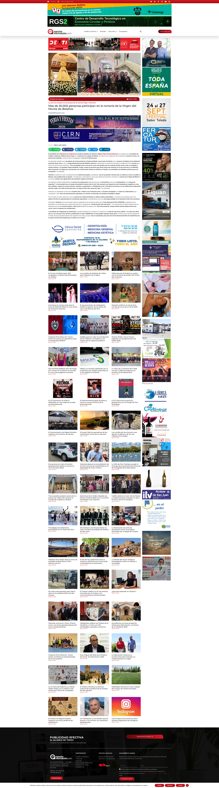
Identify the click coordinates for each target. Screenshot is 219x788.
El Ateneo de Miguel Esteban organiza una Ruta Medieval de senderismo (60, 720)
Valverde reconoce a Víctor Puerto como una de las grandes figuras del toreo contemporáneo (62, 625)
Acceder (156, 544)
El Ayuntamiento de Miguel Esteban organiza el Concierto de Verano (62, 433)
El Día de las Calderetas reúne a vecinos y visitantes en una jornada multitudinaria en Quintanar (93, 561)
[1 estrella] (48, 145)
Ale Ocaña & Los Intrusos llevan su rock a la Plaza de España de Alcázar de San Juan (94, 529)
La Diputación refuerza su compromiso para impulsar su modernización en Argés (123, 657)
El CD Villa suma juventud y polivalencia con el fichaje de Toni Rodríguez (125, 402)
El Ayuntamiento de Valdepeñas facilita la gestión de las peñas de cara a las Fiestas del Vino (93, 307)
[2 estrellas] (49, 145)
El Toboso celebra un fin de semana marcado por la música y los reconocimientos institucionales (94, 593)
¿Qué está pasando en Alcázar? (124, 591)
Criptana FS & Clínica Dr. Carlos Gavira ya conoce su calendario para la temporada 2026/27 (62, 339)
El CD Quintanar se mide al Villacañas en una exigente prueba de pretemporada (61, 402)
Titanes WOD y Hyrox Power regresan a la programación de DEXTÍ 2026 (124, 339)
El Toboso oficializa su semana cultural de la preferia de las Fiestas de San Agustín (94, 688)
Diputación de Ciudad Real (68, 154)
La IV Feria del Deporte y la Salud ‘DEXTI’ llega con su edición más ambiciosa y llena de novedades (61, 688)
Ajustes (180, 785)
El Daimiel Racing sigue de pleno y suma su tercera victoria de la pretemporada (93, 402)
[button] (91, 31)
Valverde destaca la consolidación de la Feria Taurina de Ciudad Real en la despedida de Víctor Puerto (94, 466)
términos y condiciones (151, 769)
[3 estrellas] (50, 145)
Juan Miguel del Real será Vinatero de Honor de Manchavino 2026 (93, 656)
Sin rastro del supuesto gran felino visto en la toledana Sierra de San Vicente (61, 593)
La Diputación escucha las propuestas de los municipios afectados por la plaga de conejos (125, 529)
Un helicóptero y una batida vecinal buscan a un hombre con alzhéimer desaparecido (94, 720)
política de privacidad (136, 769)
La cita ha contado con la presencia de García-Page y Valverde (72, 103)
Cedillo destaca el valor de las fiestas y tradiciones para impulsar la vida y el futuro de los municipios (126, 498)
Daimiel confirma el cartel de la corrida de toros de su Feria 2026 (124, 306)
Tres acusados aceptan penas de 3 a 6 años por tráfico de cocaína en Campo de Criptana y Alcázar (62, 498)
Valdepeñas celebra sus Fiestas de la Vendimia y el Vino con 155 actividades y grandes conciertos (94, 625)
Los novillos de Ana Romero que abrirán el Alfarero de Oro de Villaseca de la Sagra (124, 434)
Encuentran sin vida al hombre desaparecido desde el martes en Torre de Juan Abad (61, 466)
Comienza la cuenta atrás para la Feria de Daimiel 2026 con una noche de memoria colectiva (62, 307)
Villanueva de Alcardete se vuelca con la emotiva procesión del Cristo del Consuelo (125, 275)
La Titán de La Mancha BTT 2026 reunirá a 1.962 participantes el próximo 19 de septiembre (124, 370)
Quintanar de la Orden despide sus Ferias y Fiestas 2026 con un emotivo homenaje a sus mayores (94, 498)
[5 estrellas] (52, 145)
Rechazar (170, 785)
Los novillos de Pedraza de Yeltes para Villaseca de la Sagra (93, 274)
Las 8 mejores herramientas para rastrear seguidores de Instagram (125, 719)
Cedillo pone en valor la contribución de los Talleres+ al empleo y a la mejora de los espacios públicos (94, 339)
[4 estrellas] (51, 145)
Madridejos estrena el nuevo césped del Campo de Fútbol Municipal (126, 688)
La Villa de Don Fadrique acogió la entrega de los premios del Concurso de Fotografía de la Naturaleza (126, 466)
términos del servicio (160, 773)
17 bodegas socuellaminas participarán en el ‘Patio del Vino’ (61, 529)
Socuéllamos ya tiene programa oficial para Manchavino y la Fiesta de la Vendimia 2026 (125, 625)
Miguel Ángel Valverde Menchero (108, 154)
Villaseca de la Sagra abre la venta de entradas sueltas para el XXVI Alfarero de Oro (62, 561)
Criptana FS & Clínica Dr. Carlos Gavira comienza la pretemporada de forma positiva (61, 657)
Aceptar (159, 785)
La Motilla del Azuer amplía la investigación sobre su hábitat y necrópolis (124, 561)
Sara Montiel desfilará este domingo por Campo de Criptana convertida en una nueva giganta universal (62, 370)
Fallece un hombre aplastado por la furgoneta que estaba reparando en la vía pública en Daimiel (94, 370)
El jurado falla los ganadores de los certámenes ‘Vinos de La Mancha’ (93, 433)
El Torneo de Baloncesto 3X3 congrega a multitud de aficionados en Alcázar (62, 275)
